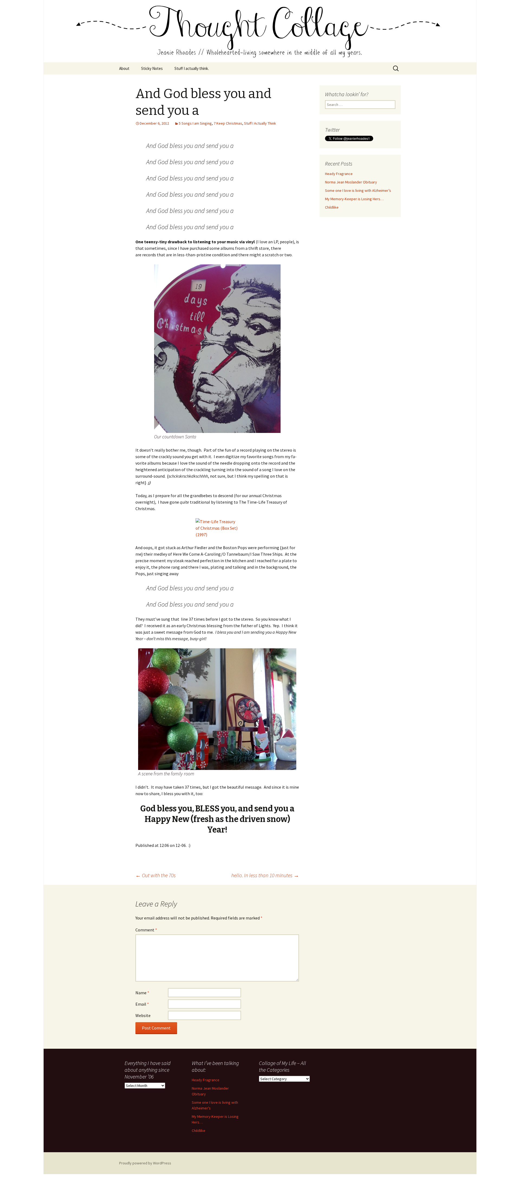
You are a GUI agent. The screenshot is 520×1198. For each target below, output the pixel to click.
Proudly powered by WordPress (145, 1163)
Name (142, 992)
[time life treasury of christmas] (217, 528)
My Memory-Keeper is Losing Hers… (354, 198)
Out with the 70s (155, 875)
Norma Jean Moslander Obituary (351, 182)
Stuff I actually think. (191, 68)
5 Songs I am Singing (195, 123)
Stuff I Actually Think (260, 123)
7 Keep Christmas (228, 123)
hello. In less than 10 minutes (265, 875)
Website (143, 1015)
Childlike (332, 207)
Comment (146, 930)
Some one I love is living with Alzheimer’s (358, 190)
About (124, 68)
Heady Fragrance (339, 173)
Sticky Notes (152, 68)
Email (142, 1004)
